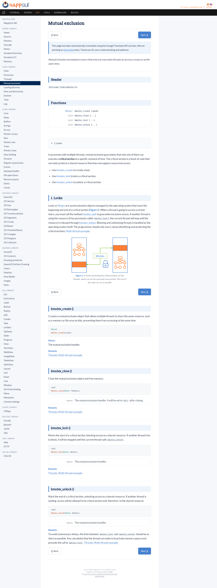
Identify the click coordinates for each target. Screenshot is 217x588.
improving (69, 49)
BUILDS (74, 12)
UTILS (47, 12)
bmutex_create (82, 111)
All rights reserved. (110, 574)
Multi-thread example (78, 231)
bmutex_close (82, 115)
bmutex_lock (81, 120)
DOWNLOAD (60, 12)
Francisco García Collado (93, 574)
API (37, 12)
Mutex (68, 111)
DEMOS (28, 12)
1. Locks (58, 143)
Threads (52, 355)
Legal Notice (99, 576)
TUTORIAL (15, 12)
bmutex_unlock (82, 124)
